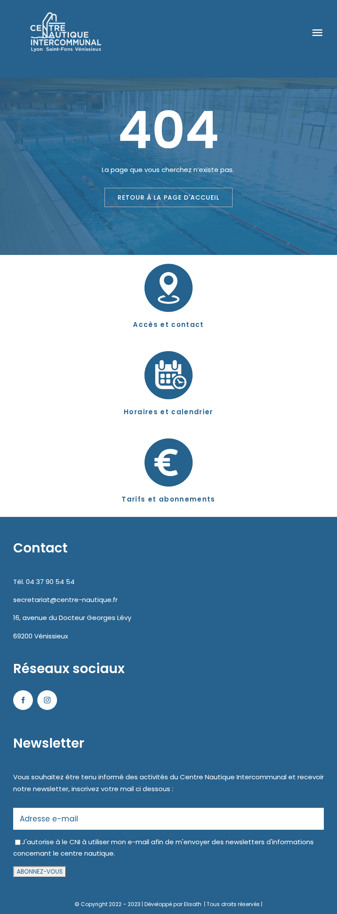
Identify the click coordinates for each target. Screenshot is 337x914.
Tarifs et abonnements (168, 499)
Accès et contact (168, 324)
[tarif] (168, 432)
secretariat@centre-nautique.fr (65, 599)
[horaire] (168, 345)
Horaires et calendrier (168, 411)
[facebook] (23, 700)
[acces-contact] (168, 258)
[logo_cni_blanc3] (62, 12)
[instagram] (47, 700)
